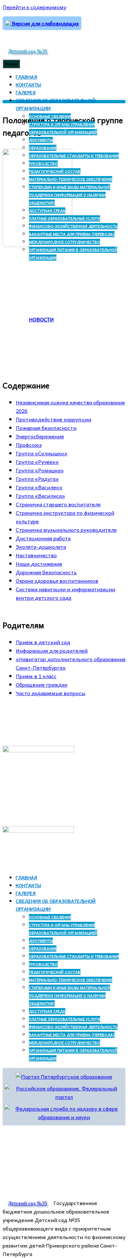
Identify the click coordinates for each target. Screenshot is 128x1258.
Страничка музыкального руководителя (66, 529)
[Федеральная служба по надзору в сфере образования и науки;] (64, 1117)
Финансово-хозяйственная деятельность (73, 226)
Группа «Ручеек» (37, 461)
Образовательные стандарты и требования (74, 156)
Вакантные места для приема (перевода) (72, 234)
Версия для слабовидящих (45, 23)
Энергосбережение (40, 436)
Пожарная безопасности (46, 427)
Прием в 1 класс (36, 676)
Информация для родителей (52, 650)
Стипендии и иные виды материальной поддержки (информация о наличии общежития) (69, 195)
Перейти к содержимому (34, 7)
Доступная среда (47, 210)
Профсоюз (29, 444)
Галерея (25, 92)
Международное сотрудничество (64, 242)
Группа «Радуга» (37, 478)
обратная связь (58, 716)
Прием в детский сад (43, 642)
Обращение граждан (41, 684)
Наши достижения (39, 563)
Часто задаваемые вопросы (50, 693)
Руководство (43, 163)
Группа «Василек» (39, 487)
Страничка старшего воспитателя (58, 504)
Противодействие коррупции (53, 419)
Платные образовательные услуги (64, 218)
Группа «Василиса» (40, 495)
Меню (11, 63)
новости (41, 319)
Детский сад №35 (27, 51)
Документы (41, 140)
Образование (42, 148)
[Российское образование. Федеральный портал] (64, 1096)
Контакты (28, 85)
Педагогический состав (54, 171)
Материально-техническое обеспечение (70, 179)
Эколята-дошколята (41, 546)
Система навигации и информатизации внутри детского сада (65, 593)
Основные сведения (50, 116)
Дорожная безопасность (46, 572)
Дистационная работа (43, 538)
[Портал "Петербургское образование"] (64, 1076)
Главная (26, 77)
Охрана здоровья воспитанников (57, 580)
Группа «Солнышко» (41, 453)
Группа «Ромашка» (40, 470)
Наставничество (36, 555)
